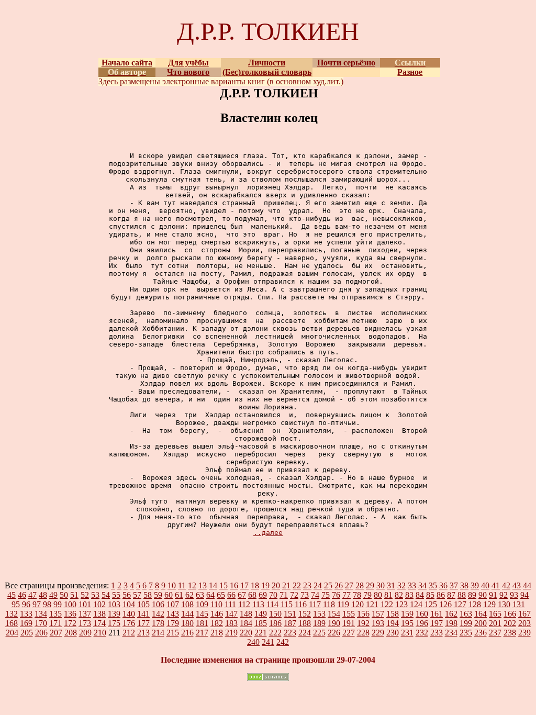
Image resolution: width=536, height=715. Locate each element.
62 (189, 594)
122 (387, 604)
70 (273, 594)
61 (179, 594)
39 (475, 585)
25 (328, 585)
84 (420, 594)
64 (210, 594)
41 (496, 585)
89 (472, 594)
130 (504, 604)
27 (349, 585)
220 (246, 632)
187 (290, 623)
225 (319, 632)
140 (128, 613)
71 (284, 594)
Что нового (188, 72)
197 (436, 623)
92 (503, 594)
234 (451, 632)
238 (510, 632)
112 (244, 604)
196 (422, 623)
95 (16, 604)
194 (392, 623)
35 (433, 585)
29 (370, 585)
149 (260, 613)
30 (380, 585)
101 (85, 604)
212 (128, 632)
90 (482, 594)
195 (407, 623)
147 (231, 613)
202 (510, 623)
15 (223, 585)
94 (524, 594)
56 (126, 594)
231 (407, 632)
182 (216, 623)
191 (348, 623)
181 (202, 623)
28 (359, 585)
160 (422, 613)
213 (143, 632)
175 (114, 623)
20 (276, 585)
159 (407, 613)
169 (26, 623)
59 (158, 594)
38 (464, 585)
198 (451, 623)
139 (114, 613)
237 (495, 632)
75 (325, 594)
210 (100, 632)
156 (363, 613)
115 (287, 604)
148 (246, 613)
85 (430, 594)
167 (524, 613)
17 (244, 585)
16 (234, 585)
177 (143, 623)
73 (304, 594)
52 (85, 594)
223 (290, 632)
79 (367, 594)
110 (216, 604)
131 (518, 604)
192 (363, 623)
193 (378, 623)
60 (168, 594)
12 (192, 585)
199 (466, 623)
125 (431, 604)
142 (158, 613)
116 (301, 604)
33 (412, 585)
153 (319, 613)
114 (272, 604)
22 (297, 585)
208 (70, 632)
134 (41, 613)
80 (378, 594)
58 (147, 594)
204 (12, 632)
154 (334, 613)
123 (401, 604)
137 (85, 613)
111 (230, 604)
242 (282, 642)
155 (348, 613)
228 (363, 632)
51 (74, 594)
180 (187, 623)
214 (158, 632)
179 (172, 623)
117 (315, 604)
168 (11, 623)
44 (527, 585)
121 (372, 604)
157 (378, 613)
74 (315, 594)
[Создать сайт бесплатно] (268, 678)
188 (304, 623)
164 (480, 613)
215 (172, 632)
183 (231, 623)
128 (474, 604)
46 (22, 594)
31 (391, 585)
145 (202, 613)
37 (454, 585)
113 (258, 604)
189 (319, 623)
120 (357, 604)
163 (466, 613)
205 (26, 632)
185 (260, 623)
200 (480, 623)
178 (158, 623)
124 (416, 604)
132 (11, 613)
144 (187, 613)
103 (114, 604)
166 (510, 613)
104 (128, 604)
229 (378, 632)
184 (246, 623)
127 (460, 604)
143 (172, 613)
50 (64, 594)
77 (346, 594)
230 (392, 632)
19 (265, 585)
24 (318, 585)
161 (436, 613)
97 (36, 604)
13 (202, 585)
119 (343, 604)
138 (99, 613)
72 (294, 594)
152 (304, 613)
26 (338, 585)
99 (57, 604)
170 (41, 623)
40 (485, 585)
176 (128, 623)
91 (493, 594)
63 (200, 594)
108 (187, 604)
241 (268, 642)
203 (524, 623)
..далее (268, 533)
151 (290, 613)
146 (216, 613)
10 (172, 585)
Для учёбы (188, 62)
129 (489, 604)
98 (47, 604)
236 (480, 632)
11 (182, 585)
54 (106, 594)
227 (348, 632)
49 (53, 594)
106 (158, 604)
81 (388, 594)
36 (443, 585)
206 (41, 632)
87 (451, 594)
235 (466, 632)
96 (26, 604)
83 (409, 594)
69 (263, 594)
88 (461, 594)
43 (516, 585)
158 (392, 613)
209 (85, 632)
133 (26, 613)
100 (70, 604)
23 (307, 585)
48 (43, 594)
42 (506, 585)
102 (99, 604)
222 (275, 632)
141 (143, 613)
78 (357, 594)
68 (252, 594)
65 (221, 594)
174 (99, 623)
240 (253, 642)
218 (216, 632)
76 (336, 594)
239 (524, 632)
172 (70, 623)
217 (202, 632)
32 (401, 585)
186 (275, 623)
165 (495, 613)
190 (334, 623)
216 (187, 632)
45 (11, 594)
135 (55, 613)
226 (334, 632)
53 (95, 594)
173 (85, 623)
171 (55, 623)
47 (32, 594)
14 (213, 585)
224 (304, 632)
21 (286, 585)
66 (231, 594)
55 (116, 594)
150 (275, 613)
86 (441, 594)
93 (514, 594)
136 (70, 613)
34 (422, 585)
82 (399, 594)
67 (242, 594)
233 (436, 632)
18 (255, 585)
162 (451, 613)
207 (56, 632)
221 (260, 632)
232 (422, 632)
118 (329, 604)
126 (445, 604)
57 (137, 594)
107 (172, 604)
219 (231, 632)
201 (495, 623)
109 (202, 604)
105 (143, 604)
